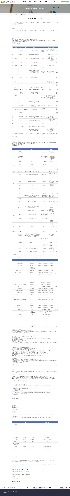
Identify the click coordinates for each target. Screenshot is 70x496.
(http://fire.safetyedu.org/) (32, 312)
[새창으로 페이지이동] (33, 487)
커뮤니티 (41, 1)
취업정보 (30, 1)
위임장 (12, 354)
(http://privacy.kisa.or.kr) (25, 469)
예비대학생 (35, 1)
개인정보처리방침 (10, 491)
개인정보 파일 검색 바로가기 (15, 42)
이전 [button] (27, 487)
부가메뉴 (16, 14)
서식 (22, 351)
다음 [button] (69, 487)
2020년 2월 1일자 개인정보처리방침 (16, 481)
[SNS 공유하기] (55, 14)
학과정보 (24, 1)
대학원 (46, 1)
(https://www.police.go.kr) (26, 474)
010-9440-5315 (6, 487)
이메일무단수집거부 (15, 491)
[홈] (13, 14)
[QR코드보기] (57, 14)
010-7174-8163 (12, 487)
